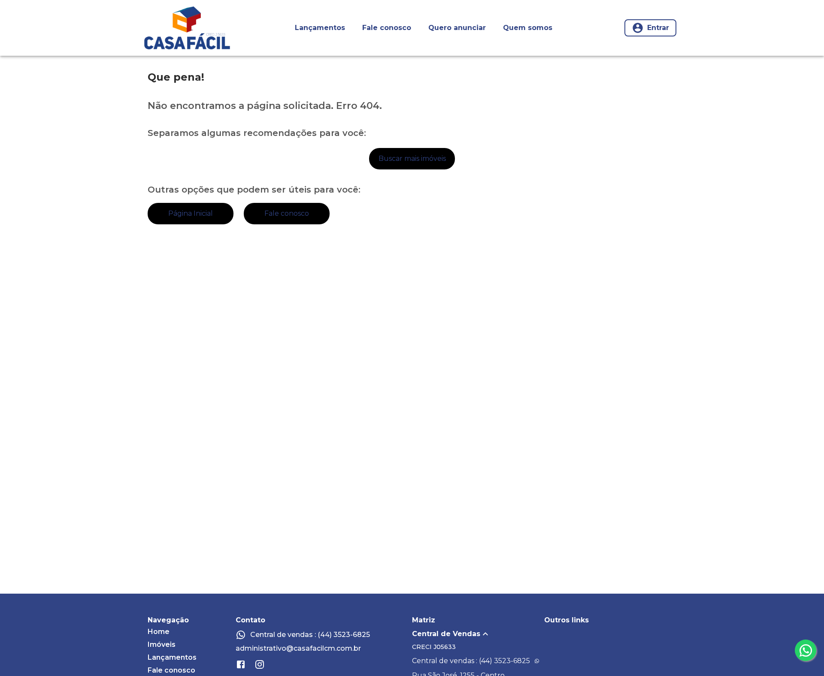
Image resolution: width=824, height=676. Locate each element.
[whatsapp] (805, 650)
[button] (478, 634)
